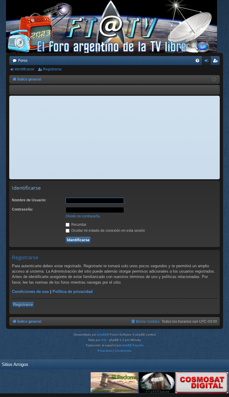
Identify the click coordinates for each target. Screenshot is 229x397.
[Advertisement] (114, 137)
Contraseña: (22, 209)
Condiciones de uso (30, 291)
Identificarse (24, 69)
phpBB (102, 334)
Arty (103, 340)
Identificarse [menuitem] (207, 61)
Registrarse (52, 69)
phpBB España (132, 345)
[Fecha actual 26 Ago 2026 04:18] (214, 79)
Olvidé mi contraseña (83, 216)
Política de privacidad (72, 291)
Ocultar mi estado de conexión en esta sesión (107, 230)
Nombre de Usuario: (29, 200)
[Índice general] (114, 26)
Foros (22, 60)
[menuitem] (197, 60)
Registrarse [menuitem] (216, 61)
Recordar (78, 225)
